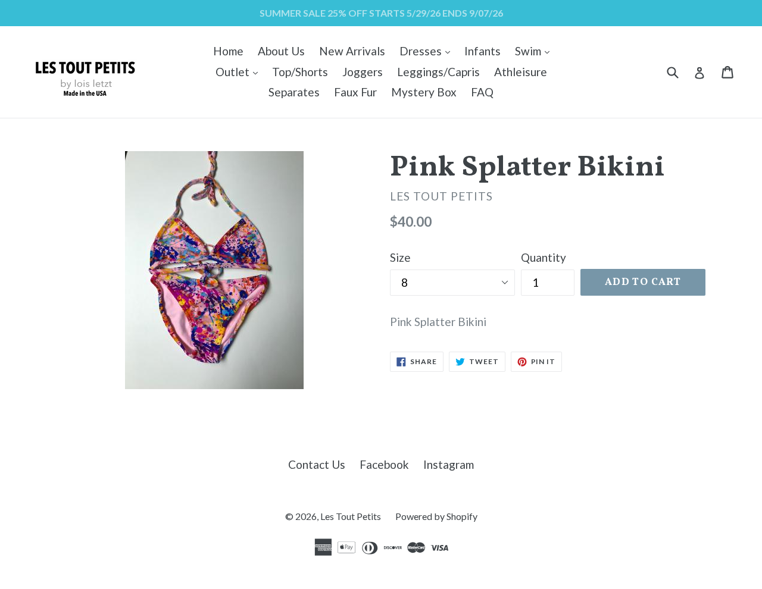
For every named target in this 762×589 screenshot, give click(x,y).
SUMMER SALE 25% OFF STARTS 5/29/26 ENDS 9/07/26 (381, 12)
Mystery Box (424, 92)
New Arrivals (352, 51)
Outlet (240, 71)
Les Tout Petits (350, 516)
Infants (482, 51)
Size (400, 257)
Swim (535, 50)
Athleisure (520, 72)
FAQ (482, 92)
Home (228, 51)
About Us (281, 51)
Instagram (448, 464)
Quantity (543, 257)
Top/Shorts (300, 72)
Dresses (427, 50)
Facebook (384, 464)
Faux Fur (355, 92)
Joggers (362, 72)
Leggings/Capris (438, 72)
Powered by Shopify (436, 516)
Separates (294, 92)
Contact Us (316, 464)
